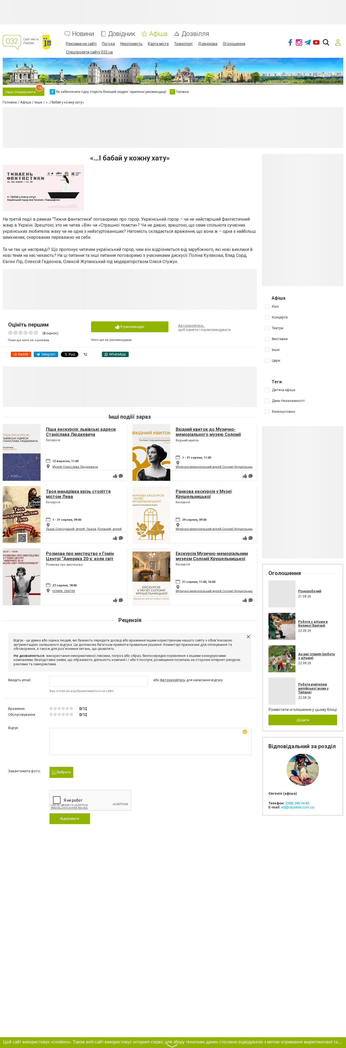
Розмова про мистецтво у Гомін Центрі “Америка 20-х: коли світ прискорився (80, 558)
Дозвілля (195, 34)
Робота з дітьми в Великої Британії (313, 623)
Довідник (121, 34)
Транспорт (183, 44)
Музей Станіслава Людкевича (75, 467)
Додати (303, 720)
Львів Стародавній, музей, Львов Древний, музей (84, 529)
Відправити (69, 819)
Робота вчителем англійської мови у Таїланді (313, 688)
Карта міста (158, 44)
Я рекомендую (131, 327)
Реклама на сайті (81, 44)
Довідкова (207, 44)
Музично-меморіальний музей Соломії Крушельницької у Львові (224, 467)
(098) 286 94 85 (297, 803)
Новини (83, 34)
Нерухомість (131, 44)
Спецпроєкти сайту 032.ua (89, 52)
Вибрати (63, 772)
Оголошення (234, 44)
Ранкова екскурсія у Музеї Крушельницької (204, 494)
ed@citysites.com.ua (297, 807)
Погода (108, 44)
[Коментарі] (121, 476)
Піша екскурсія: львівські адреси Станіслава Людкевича (81, 432)
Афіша (158, 34)
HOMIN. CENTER (63, 591)
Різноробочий (309, 591)
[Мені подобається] (115, 476)
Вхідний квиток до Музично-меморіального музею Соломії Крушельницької (208, 434)
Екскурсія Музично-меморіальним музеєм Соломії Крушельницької (212, 556)
